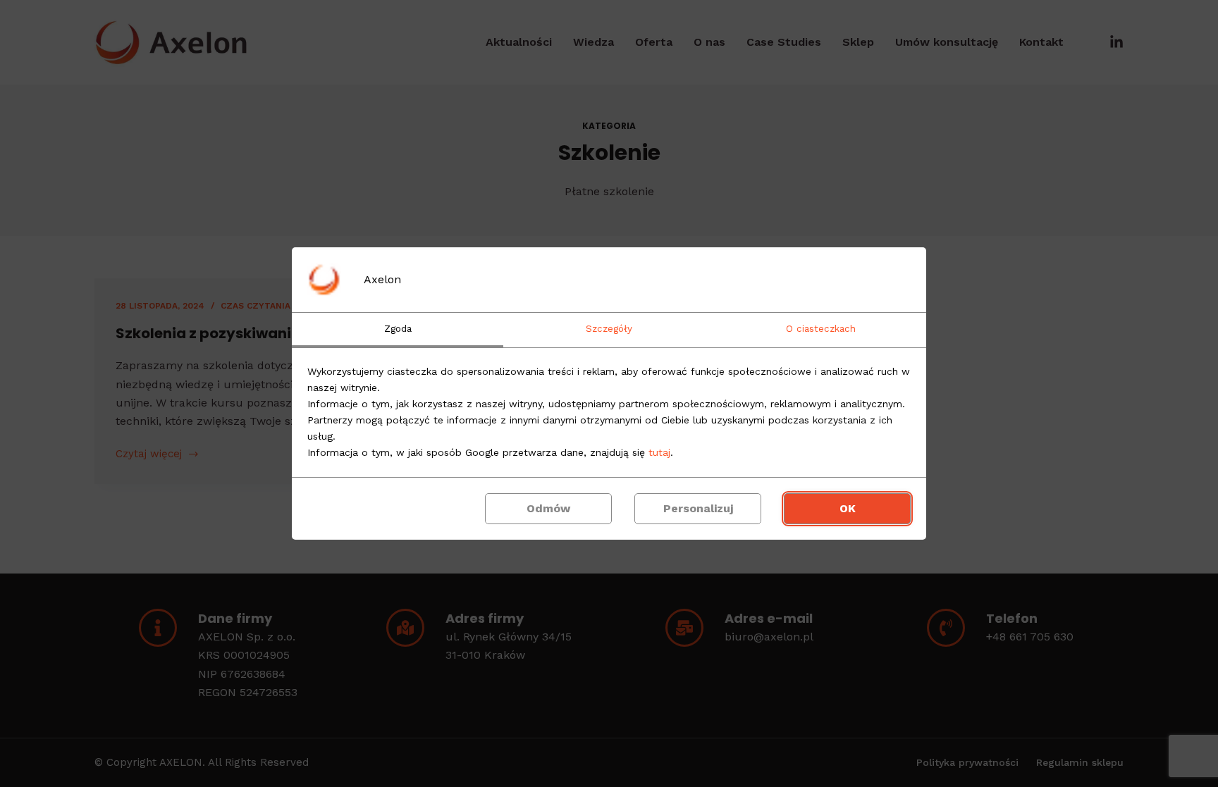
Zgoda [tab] (398, 328)
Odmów (548, 508)
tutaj (659, 452)
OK (847, 508)
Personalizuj (698, 508)
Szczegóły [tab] (609, 328)
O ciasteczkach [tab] (821, 328)
